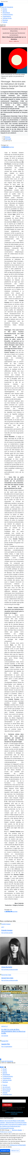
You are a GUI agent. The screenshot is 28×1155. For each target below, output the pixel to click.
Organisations (6, 16)
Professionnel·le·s (7, 14)
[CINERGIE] (6, 7)
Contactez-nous (7, 1094)
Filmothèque (6, 12)
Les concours (6, 1087)
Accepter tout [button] (5, 1150)
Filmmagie (8, 139)
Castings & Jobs (7, 18)
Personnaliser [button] (5, 1153)
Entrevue (7, 137)
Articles (4, 9)
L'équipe (4, 1092)
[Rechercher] (1, 4)
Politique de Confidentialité (18, 1145)
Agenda (4, 11)
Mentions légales (17, 1130)
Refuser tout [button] (15, 1150)
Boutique (5, 20)
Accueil (4, 1069)
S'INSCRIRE (7, 1105)
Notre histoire (6, 1089)
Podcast (4, 22)
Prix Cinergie (6, 1091)
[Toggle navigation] (1, 25)
